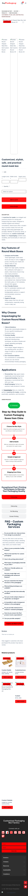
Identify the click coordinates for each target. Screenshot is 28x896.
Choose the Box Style (14, 426)
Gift (8, 672)
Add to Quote (14, 441)
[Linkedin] (3, 832)
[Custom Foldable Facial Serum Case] (7, 739)
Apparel (4, 672)
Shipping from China (14, 472)
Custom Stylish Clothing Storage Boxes (7, 670)
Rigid (3, 673)
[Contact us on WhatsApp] (25, 882)
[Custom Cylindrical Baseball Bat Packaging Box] (20, 687)
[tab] (14, 497)
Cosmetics (4, 802)
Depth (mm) (22, 176)
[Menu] (25, 3)
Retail (10, 672)
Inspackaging (8, 390)
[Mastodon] (3, 836)
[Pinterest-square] (19, 832)
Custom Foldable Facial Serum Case (7, 800)
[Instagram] (11, 832)
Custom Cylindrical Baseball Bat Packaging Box (20, 695)
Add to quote (14, 199)
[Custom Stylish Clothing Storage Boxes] (7, 661)
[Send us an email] (25, 886)
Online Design (14, 206)
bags (22, 259)
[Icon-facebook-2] (7, 832)
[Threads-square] (15, 832)
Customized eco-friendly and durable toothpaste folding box (20, 670)
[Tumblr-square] (23, 832)
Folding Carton (19, 672)
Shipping (7, 673)
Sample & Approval (14, 457)
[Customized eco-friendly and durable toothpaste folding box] (20, 661)
